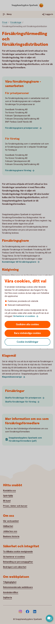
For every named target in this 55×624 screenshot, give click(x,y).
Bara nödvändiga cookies (27, 333)
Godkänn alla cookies (27, 324)
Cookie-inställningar (27, 341)
